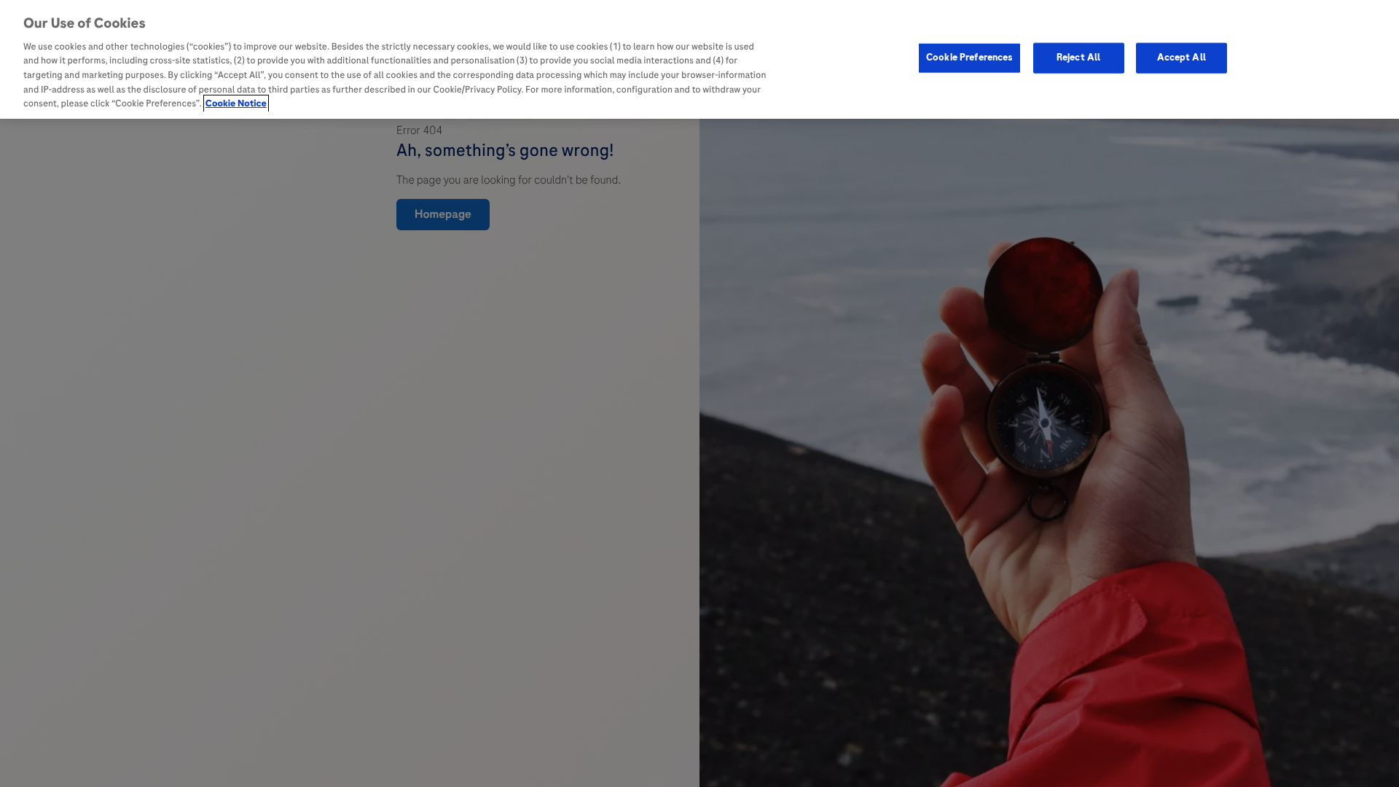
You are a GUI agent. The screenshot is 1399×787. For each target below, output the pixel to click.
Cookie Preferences (969, 57)
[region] (699, 59)
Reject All (1078, 57)
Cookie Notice (236, 103)
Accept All (1181, 57)
